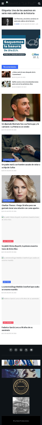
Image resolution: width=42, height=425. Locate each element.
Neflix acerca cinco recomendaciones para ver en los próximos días (25, 83)
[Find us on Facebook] (11, 350)
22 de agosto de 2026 (9, 333)
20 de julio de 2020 (19, 77)
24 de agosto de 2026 (9, 292)
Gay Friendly (8, 119)
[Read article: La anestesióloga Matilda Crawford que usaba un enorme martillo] (21, 270)
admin (17, 24)
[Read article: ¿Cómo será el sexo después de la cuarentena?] (6, 74)
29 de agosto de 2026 (9, 130)
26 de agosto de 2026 (9, 211)
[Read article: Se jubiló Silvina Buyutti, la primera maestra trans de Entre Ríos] (21, 230)
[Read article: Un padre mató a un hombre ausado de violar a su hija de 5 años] (21, 148)
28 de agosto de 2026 (9, 170)
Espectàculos (9, 200)
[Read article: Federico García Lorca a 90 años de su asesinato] (21, 311)
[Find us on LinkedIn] (21, 350)
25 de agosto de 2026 (9, 252)
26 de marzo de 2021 (19, 87)
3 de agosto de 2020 (28, 24)
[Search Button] (39, 3)
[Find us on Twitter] (26, 350)
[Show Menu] (3, 3)
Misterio (7, 282)
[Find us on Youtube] (31, 350)
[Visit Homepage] (21, 3)
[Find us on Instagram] (16, 350)
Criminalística (9, 160)
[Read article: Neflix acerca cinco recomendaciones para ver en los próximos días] (6, 84)
